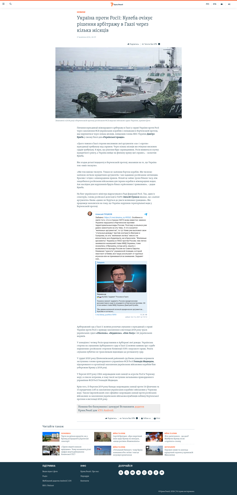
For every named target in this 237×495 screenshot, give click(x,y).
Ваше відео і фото (50, 472)
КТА (214, 4)
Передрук (84, 476)
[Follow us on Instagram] (144, 472)
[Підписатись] (161, 472)
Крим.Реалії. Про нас (89, 472)
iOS (100, 410)
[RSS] (150, 472)
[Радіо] (229, 4)
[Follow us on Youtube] (132, 472)
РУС (207, 4)
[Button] (133, 44)
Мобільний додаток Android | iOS (56, 481)
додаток (139, 406)
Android (108, 410)
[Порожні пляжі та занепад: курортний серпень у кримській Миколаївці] (154, 450)
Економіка (66, 433)
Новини (81, 12)
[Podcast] (156, 472)
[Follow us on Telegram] (138, 472)
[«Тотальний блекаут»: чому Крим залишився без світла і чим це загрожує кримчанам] (102, 450)
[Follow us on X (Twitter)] (126, 472)
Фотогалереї (170, 447)
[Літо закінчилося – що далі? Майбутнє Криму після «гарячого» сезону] (154, 437)
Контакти (84, 481)
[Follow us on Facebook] (120, 472)
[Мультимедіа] (222, 4)
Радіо (44, 476)
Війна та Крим (119, 433)
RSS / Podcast (48, 486)
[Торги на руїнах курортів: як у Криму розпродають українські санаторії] (50, 437)
